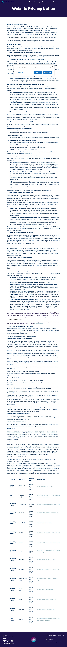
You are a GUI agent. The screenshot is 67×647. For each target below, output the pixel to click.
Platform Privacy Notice (8, 643)
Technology (37, 2)
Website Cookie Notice (8, 642)
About (49, 2)
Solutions (29, 2)
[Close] (52, 66)
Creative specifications (8, 637)
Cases (44, 2)
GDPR (4, 638)
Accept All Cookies (47, 72)
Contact (62, 2)
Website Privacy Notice (8, 640)
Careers (55, 2)
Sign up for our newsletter (55, 635)
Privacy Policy (32, 68)
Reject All (38, 72)
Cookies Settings (20, 72)
